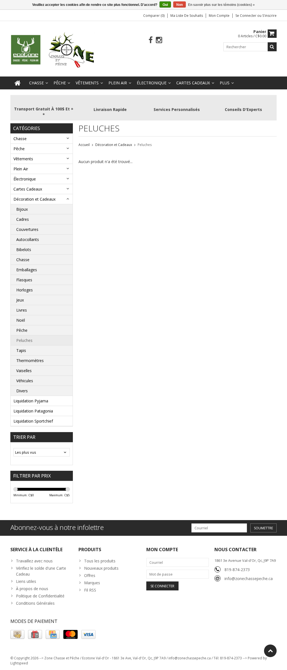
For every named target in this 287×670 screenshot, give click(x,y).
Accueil (84, 144)
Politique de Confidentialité (40, 596)
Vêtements (87, 82)
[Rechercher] (272, 46)
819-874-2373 (237, 569)
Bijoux (22, 209)
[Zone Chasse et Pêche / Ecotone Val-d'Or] (52, 49)
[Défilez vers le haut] (270, 651)
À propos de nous (32, 588)
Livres (21, 310)
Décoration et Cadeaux (34, 199)
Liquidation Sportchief (33, 421)
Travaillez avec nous (34, 561)
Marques (92, 582)
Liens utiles (26, 581)
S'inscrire (269, 15)
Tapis (21, 350)
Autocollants (27, 239)
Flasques (24, 279)
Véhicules (24, 380)
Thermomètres (30, 360)
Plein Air (117, 82)
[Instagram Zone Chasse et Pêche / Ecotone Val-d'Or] (159, 40)
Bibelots (23, 249)
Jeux (20, 300)
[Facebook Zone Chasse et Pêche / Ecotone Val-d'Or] (150, 40)
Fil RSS (90, 590)
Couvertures (27, 229)
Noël (20, 320)
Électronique (151, 82)
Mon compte (219, 15)
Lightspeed (19, 663)
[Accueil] (17, 83)
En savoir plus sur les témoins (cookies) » (221, 5)
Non (179, 5)
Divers (22, 390)
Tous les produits (99, 561)
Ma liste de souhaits (186, 15)
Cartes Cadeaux (193, 82)
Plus (225, 82)
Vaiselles (24, 370)
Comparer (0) (154, 15)
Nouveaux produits (101, 568)
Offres (89, 575)
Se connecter (246, 15)
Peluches (24, 340)
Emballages (26, 269)
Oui (165, 5)
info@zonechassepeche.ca (248, 578)
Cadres (22, 219)
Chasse (36, 82)
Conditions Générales (35, 603)
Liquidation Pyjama (30, 401)
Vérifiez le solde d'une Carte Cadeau (41, 571)
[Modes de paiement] (17, 634)
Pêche (60, 82)
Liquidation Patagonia (33, 411)
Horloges (24, 290)
